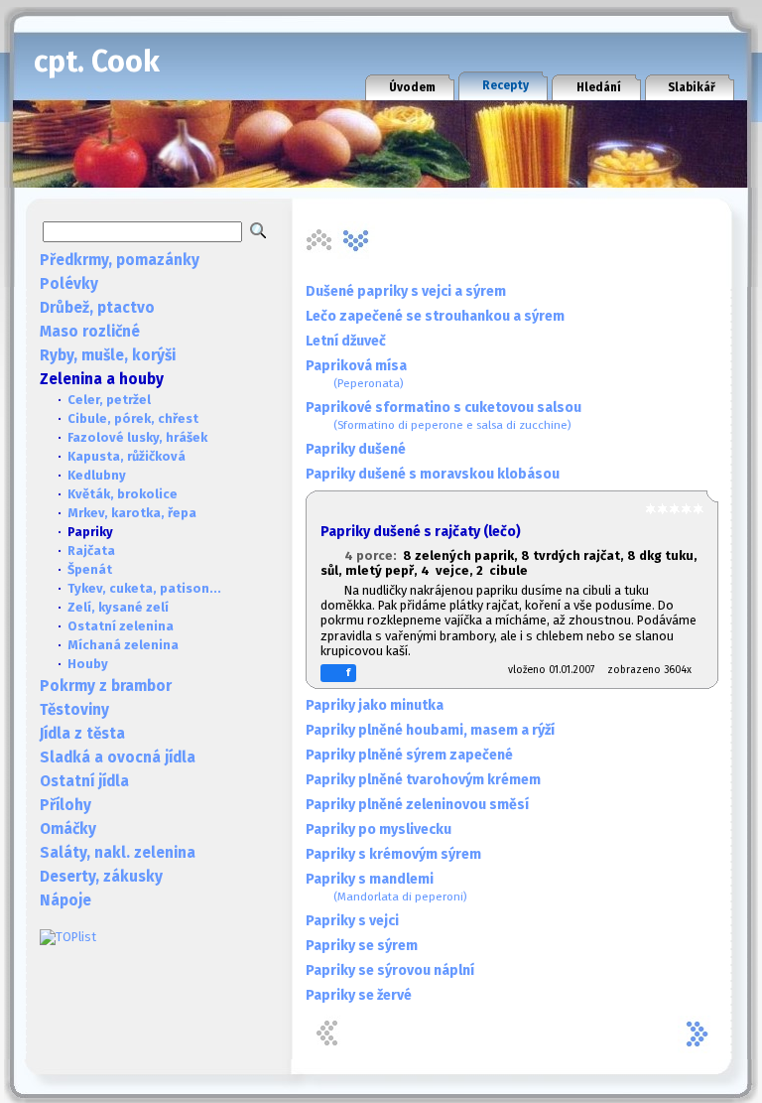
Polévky (69, 284)
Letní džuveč (346, 341)
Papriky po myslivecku (378, 829)
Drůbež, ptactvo (97, 308)
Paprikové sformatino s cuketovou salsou (443, 415)
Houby (87, 663)
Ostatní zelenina (120, 626)
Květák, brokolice (122, 493)
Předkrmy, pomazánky (119, 260)
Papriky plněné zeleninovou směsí (417, 804)
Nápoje (65, 900)
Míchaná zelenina (123, 644)
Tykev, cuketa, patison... (144, 588)
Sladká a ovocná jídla (117, 757)
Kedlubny (96, 475)
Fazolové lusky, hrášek (137, 437)
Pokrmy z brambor (106, 686)
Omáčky (68, 829)
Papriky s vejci (352, 920)
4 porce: (373, 555)
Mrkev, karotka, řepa (131, 512)
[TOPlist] (68, 936)
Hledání (598, 87)
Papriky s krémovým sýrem (393, 854)
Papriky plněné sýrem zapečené (409, 755)
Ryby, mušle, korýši (108, 355)
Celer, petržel (109, 399)
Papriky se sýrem (362, 945)
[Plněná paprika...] (356, 240)
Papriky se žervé (359, 995)
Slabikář (691, 87)
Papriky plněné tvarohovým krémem (423, 779)
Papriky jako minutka (375, 705)
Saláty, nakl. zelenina (117, 853)
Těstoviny (74, 710)
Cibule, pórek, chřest (132, 418)
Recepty (505, 85)
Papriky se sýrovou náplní (390, 970)
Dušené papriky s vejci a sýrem (406, 291)
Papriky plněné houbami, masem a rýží (430, 730)
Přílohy (65, 805)
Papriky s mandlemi (386, 887)
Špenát (89, 569)
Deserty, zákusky (101, 877)
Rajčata (91, 550)
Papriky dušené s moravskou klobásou (433, 474)
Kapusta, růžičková (126, 456)
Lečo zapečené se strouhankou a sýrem (435, 316)
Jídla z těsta (82, 734)
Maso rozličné (90, 332)
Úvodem (412, 87)
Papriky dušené (356, 449)
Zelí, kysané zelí (118, 607)
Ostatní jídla (84, 781)
